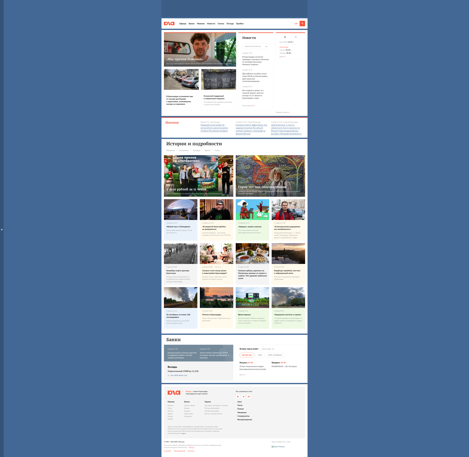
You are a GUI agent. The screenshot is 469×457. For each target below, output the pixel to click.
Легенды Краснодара (212, 408)
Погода (230, 23)
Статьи (221, 23)
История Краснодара (212, 411)
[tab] (247, 355)
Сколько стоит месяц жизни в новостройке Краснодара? (214, 271)
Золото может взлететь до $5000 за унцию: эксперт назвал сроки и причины (214, 355)
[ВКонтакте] (238, 396)
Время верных (244, 314)
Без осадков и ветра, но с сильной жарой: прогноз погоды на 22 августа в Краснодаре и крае (253, 94)
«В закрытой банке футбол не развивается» (214, 227)
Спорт (217, 150)
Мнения (201, 23)
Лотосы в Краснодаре (211, 314)
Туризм (207, 150)
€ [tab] (296, 37)
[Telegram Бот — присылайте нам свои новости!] (249, 396)
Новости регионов (253, 46)
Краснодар (266, 349)
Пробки (240, 23)
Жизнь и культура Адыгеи (213, 414)
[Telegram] (243, 396)
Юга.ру (188, 391)
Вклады (187, 408)
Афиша (182, 23)
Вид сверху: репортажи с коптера (216, 405)
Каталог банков (189, 405)
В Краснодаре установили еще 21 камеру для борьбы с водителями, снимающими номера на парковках (179, 100)
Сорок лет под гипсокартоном (262, 187)
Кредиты (187, 411)
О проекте (167, 451)
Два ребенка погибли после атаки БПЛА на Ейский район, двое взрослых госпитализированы (255, 77)
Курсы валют (188, 414)
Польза (240, 409)
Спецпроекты (243, 416)
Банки (192, 23)
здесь (184, 433)
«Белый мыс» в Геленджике (178, 226)
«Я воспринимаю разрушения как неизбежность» (287, 227)
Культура (196, 150)
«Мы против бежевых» (184, 59)
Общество (170, 150)
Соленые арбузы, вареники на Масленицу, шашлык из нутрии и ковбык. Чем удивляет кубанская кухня (252, 274)
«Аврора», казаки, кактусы (249, 226)
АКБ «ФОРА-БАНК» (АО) (179, 375)
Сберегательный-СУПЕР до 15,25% (183, 371)
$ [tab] (285, 37)
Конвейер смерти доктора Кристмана (177, 271)
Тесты (239, 405)
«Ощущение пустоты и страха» (287, 314)
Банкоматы (188, 416)
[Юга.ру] (169, 23)
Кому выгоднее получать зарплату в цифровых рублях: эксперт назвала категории (182, 355)
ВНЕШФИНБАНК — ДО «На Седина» (284, 366)
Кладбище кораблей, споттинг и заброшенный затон (287, 271)
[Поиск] (302, 23)
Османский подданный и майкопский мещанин (214, 97)
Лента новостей (247, 106)
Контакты (191, 451)
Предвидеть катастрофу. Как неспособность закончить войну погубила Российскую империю (214, 128)
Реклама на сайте (282, 112)
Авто (239, 402)
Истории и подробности (194, 143)
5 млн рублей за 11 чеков (186, 189)
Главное (171, 401)
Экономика (184, 150)
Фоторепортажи (244, 419)
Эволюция (241, 412)
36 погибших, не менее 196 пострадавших (178, 315)
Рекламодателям (179, 451)
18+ (296, 23)
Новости (211, 23)
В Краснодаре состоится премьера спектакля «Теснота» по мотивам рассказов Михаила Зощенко (255, 61)
